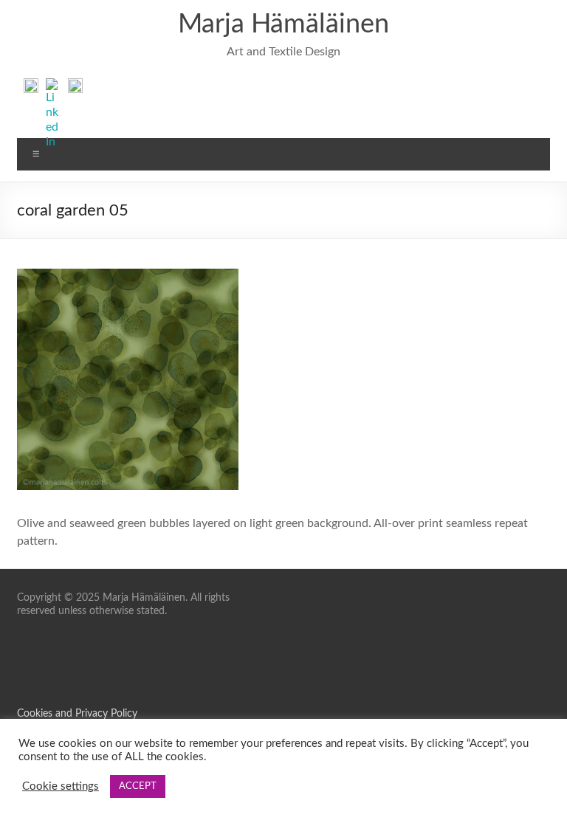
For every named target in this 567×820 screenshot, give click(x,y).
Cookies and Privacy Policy (77, 714)
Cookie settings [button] (60, 786)
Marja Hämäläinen (283, 24)
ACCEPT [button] (138, 786)
